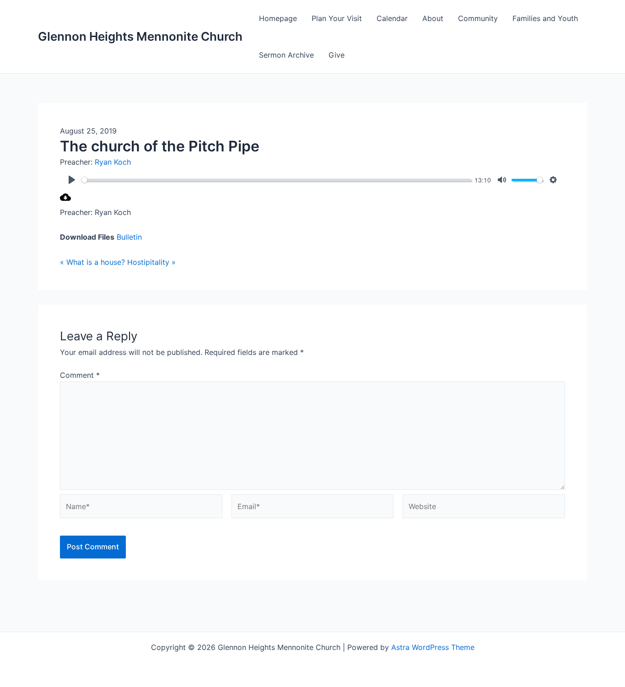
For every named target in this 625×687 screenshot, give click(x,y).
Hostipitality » (151, 262)
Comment (80, 375)
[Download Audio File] (65, 199)
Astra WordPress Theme (432, 647)
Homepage (278, 18)
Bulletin (129, 237)
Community (478, 18)
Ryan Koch (113, 161)
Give (337, 54)
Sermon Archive (286, 54)
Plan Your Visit (337, 18)
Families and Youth (545, 18)
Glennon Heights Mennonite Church (140, 36)
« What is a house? (92, 262)
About (432, 18)
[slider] (276, 180)
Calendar (392, 18)
